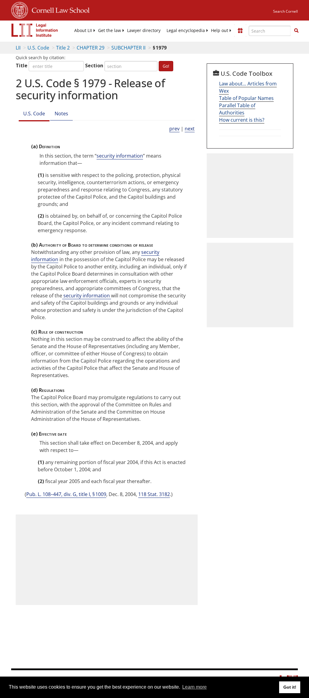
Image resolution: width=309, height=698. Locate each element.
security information (120, 155)
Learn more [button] (194, 687)
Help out (219, 30)
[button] (296, 30)
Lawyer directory (144, 30)
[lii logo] (34, 30)
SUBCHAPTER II (128, 47)
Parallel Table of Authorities (237, 109)
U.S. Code (38, 47)
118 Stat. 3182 (154, 494)
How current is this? (241, 120)
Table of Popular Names (246, 98)
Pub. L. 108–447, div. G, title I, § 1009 (66, 494)
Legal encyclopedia (186, 30)
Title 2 (63, 47)
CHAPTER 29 (90, 47)
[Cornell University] (19, 9)
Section (94, 65)
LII (18, 47)
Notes (61, 113)
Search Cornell (285, 11)
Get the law (109, 30)
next (190, 128)
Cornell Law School (59, 9)
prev (174, 128)
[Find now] (296, 31)
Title (21, 65)
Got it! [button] (289, 687)
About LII (83, 30)
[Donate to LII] (240, 30)
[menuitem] (83, 30)
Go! (166, 66)
